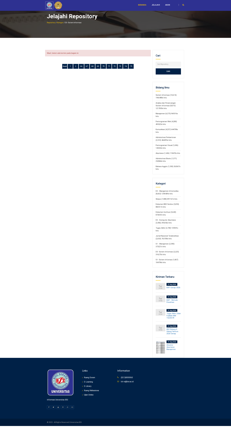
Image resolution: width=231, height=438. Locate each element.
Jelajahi (156, 5)
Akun (167, 5)
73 (120, 66)
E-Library (87, 386)
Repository (51, 23)
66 (81, 66)
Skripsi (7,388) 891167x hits (166, 199)
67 (87, 66)
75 (131, 66)
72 (114, 66)
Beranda (142, 5)
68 (92, 66)
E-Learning (88, 382)
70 (103, 66)
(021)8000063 (127, 377)
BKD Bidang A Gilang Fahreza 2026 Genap (172, 331)
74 (126, 66)
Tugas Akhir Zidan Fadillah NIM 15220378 (174, 315)
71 (109, 66)
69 (98, 66)
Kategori (60, 23)
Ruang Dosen (89, 377)
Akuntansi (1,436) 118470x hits (168, 153)
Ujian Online (88, 395)
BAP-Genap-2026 (173, 287)
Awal (65, 66)
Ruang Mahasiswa (91, 390)
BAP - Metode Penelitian (172, 301)
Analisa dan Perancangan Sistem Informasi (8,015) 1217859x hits (166, 105)
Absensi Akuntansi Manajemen (171, 347)
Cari (168, 71)
